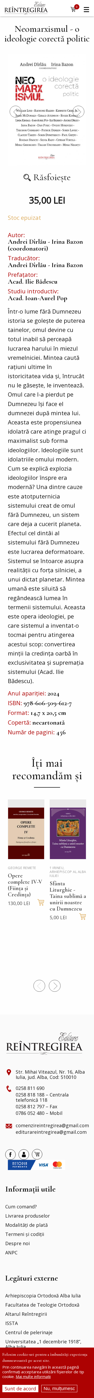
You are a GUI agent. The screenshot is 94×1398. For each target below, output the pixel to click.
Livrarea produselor (27, 1216)
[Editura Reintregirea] (26, 8)
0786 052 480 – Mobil (39, 1113)
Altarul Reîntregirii (26, 1314)
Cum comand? (21, 1207)
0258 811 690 (30, 1088)
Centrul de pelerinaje (28, 1332)
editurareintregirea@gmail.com (51, 1132)
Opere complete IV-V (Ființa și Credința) (25, 885)
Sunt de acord (20, 1388)
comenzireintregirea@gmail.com (52, 1126)
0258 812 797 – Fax (36, 1107)
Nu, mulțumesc (59, 1388)
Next (78, 111)
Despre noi (17, 1243)
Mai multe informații (33, 1376)
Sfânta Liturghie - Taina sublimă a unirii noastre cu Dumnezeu (68, 896)
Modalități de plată (26, 1225)
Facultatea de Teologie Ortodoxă (42, 1305)
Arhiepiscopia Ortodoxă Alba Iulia (43, 1296)
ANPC (11, 1253)
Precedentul (15, 111)
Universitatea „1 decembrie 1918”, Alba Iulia (43, 1344)
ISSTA (11, 1323)
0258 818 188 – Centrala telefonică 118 (42, 1097)
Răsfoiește (51, 177)
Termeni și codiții (24, 1234)
